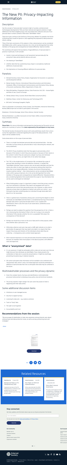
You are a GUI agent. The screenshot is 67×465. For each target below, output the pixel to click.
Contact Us (56, 460)
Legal (36, 460)
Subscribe (14, 423)
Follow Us (14, 462)
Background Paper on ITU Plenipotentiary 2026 (11, 384)
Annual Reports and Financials (45, 460)
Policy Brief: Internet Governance (52, 386)
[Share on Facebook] (31, 362)
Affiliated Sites (21, 462)
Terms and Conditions (25, 419)
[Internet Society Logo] (12, 454)
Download (34, 351)
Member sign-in (10, 431)
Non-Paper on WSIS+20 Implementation (32, 384)
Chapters (9, 435)
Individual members (11, 433)
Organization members (12, 439)
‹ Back (27, 362)
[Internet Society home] (33, 2)
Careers (8, 462)
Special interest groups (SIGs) (13, 437)
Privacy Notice (22, 460)
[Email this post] (39, 362)
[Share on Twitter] (35, 362)
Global (4, 326)
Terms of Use (30, 460)
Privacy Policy (35, 419)
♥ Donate (58, 2)
